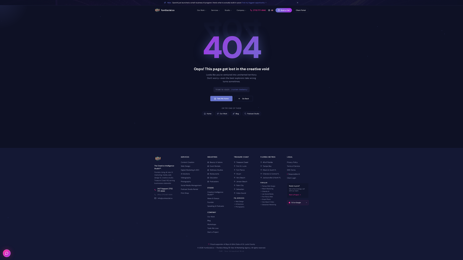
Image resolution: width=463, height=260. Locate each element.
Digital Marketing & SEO (190, 170)
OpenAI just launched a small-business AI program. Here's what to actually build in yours (216, 3)
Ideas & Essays (213, 198)
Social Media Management (191, 185)
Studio (227, 10)
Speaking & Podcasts (215, 206)
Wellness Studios (216, 170)
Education (214, 178)
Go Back (245, 99)
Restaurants (214, 174)
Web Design (185, 166)
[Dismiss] (297, 2)
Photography (186, 181)
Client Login (291, 178)
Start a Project (212, 232)
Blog (209, 220)
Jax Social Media (267, 194)
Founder (210, 202)
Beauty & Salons (216, 162)
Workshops (211, 224)
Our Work (200, 10)
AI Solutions (185, 174)
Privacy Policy (292, 162)
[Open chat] (7, 253)
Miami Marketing (267, 189)
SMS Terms (291, 170)
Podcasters (214, 181)
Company (240, 10)
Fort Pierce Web (267, 197)
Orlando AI (265, 191)
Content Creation (187, 162)
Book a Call (285, 10)
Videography (186, 178)
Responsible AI (294, 174)
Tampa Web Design (268, 186)
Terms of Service (293, 166)
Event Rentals (215, 166)
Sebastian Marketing (269, 205)
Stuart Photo (266, 199)
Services (214, 10)
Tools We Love (212, 228)
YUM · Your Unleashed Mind (231, 251)
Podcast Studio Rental (189, 189)
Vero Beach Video (268, 202)
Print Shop (185, 193)
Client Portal (301, 10)
